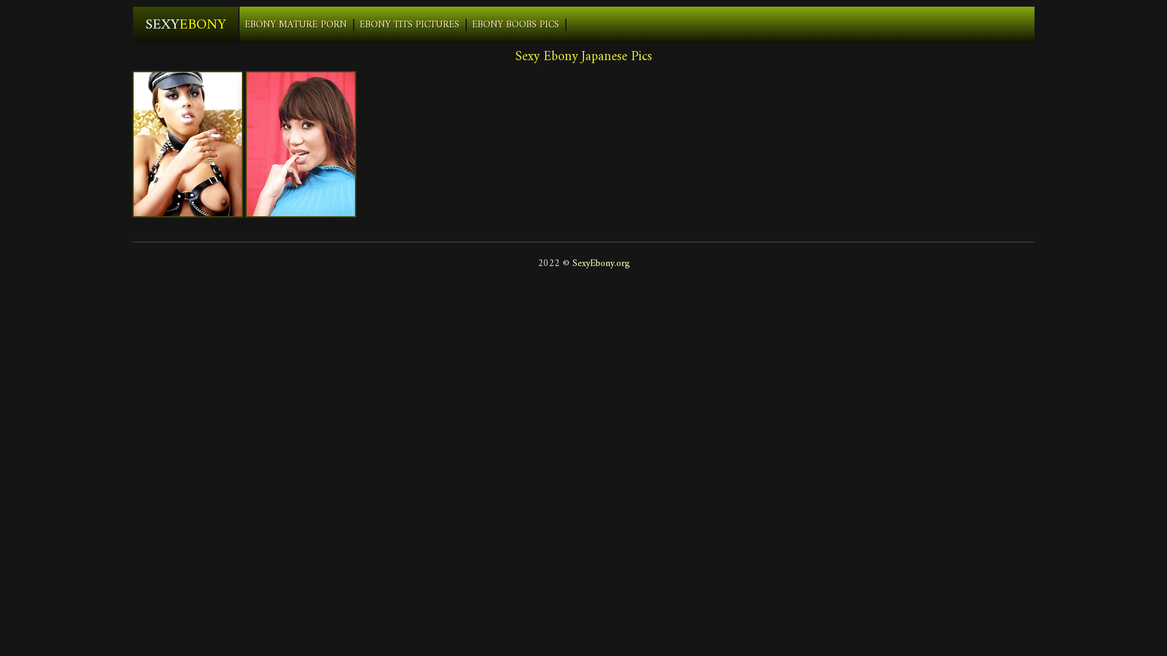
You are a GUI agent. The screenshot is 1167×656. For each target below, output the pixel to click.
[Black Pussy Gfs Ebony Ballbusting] (188, 144)
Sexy (185, 25)
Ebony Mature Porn (296, 24)
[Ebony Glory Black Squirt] (301, 144)
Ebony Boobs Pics (515, 24)
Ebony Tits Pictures (410, 24)
